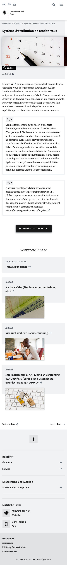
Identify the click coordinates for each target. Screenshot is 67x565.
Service (17, 23)
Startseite (6, 23)
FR (14, 4)
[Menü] (61, 4)
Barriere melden (9, 551)
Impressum (7, 543)
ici (11, 83)
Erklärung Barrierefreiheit (14, 547)
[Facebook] (34, 439)
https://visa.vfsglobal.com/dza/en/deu (26, 210)
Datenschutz (8, 538)
